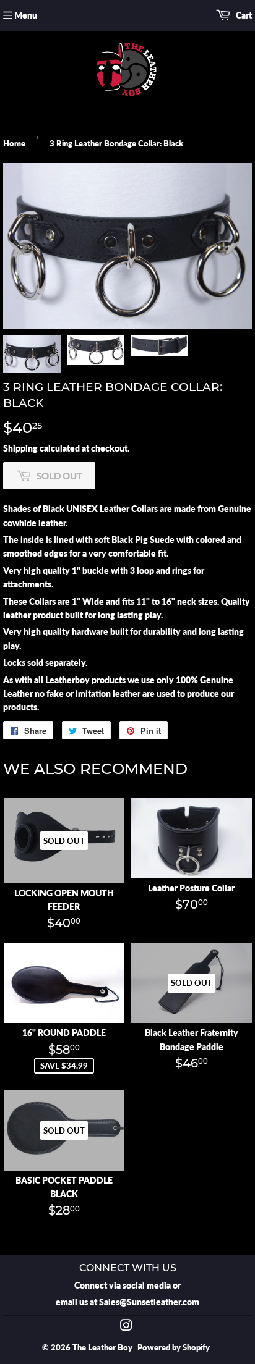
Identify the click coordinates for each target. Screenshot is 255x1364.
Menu (25, 15)
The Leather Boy (102, 1347)
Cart (243, 15)
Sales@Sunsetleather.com (149, 1302)
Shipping (20, 448)
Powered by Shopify (173, 1347)
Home (14, 143)
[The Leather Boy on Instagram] (126, 1326)
